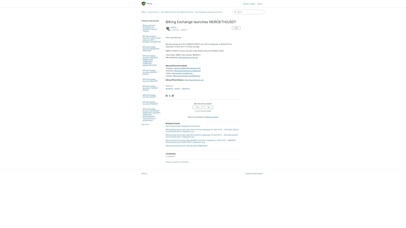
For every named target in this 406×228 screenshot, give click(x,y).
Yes (197, 107)
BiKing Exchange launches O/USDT (149, 96)
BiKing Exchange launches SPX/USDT (150, 103)
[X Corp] (170, 96)
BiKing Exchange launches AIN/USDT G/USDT (150, 72)
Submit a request (249, 4)
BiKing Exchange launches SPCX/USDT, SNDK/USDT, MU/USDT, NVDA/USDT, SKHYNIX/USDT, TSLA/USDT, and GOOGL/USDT (152, 114)
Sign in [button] (260, 4)
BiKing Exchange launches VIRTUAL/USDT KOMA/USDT (187, 146)
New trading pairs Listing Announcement (208, 12)
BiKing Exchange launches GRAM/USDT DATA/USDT (151, 49)
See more (145, 124)
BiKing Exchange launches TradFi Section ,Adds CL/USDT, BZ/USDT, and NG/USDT (152, 39)
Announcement (153, 12)
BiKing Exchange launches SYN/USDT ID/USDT (150, 88)
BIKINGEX (169, 89)
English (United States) (254, 173)
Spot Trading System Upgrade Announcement (183, 126)
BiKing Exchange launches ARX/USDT (150, 80)
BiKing (144, 12)
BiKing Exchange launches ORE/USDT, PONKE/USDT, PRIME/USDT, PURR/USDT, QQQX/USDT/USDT (150, 60)
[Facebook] (167, 96)
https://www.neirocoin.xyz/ (188, 57)
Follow (236, 28)
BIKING (177, 89)
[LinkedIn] (173, 96)
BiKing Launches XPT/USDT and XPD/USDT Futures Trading (150, 28)
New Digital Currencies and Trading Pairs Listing (177, 12)
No (208, 107)
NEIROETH (186, 89)
